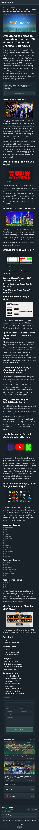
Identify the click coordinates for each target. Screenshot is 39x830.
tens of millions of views (26, 147)
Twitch (10, 471)
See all (32, 739)
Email (21, 708)
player (27, 152)
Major (8, 121)
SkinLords (6, 8)
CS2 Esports (15, 8)
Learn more (19, 824)
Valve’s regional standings (14, 601)
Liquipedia (21, 632)
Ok (19, 827)
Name (7, 708)
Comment (9, 714)
